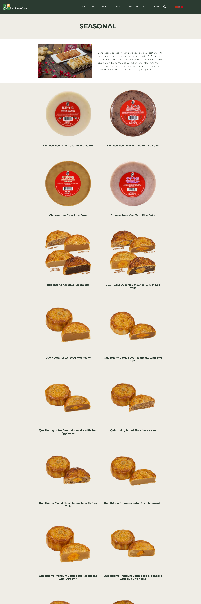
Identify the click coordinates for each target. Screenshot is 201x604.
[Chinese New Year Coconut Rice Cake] (68, 85)
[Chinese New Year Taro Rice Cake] (133, 154)
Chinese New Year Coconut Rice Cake (68, 145)
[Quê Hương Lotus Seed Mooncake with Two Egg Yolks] (68, 369)
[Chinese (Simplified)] (176, 6)
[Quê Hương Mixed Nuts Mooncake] (133, 369)
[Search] (165, 7)
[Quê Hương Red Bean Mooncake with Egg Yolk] (133, 588)
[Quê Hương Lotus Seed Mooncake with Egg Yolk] (133, 297)
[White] (15, 4)
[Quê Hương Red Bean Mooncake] (68, 588)
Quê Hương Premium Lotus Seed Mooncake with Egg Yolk (68, 577)
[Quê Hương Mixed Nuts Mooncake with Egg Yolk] (68, 442)
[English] (179, 6)
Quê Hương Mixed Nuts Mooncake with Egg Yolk (68, 504)
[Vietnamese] (182, 6)
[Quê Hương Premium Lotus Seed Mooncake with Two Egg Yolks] (133, 515)
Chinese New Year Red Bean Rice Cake (133, 145)
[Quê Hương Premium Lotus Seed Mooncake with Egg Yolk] (68, 515)
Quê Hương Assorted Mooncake (68, 284)
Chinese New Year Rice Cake (68, 215)
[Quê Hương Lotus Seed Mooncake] (68, 297)
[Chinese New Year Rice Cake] (68, 154)
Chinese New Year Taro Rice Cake (133, 215)
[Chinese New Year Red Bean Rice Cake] (133, 85)
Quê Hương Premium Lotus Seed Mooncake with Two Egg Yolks (133, 577)
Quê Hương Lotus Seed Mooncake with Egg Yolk (133, 359)
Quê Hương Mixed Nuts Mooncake (133, 430)
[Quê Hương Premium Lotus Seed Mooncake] (133, 442)
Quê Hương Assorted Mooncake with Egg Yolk (132, 286)
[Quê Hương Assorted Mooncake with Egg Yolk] (133, 224)
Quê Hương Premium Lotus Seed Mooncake (133, 503)
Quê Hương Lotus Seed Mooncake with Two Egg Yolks (68, 432)
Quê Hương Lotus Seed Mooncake (68, 357)
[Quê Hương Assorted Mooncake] (68, 224)
